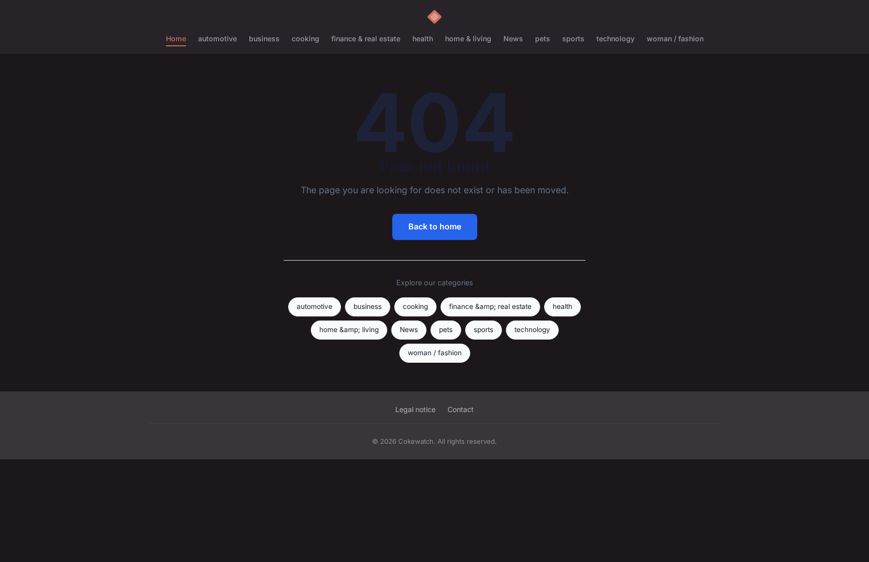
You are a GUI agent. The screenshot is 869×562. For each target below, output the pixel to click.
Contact (461, 409)
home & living (468, 38)
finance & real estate (365, 38)
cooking (305, 38)
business (264, 38)
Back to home (434, 226)
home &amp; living (349, 330)
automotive (217, 38)
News (513, 38)
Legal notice (415, 409)
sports (573, 38)
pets (542, 38)
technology (615, 38)
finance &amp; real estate (490, 306)
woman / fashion (675, 38)
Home (176, 38)
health (422, 38)
